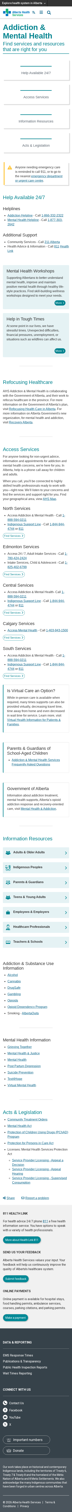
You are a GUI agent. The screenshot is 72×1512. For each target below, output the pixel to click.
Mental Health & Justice (23, 1053)
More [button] (58, 302)
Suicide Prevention (20, 1072)
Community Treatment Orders (27, 1119)
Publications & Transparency (22, 1361)
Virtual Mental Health (21, 1085)
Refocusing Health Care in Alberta (32, 409)
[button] (41, 12)
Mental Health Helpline (23, 220)
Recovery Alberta (20, 422)
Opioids (12, 1000)
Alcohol (12, 975)
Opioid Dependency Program (27, 1007)
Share (11, 1198)
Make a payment (15, 1317)
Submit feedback (15, 1278)
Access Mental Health (22, 630)
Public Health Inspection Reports (25, 1367)
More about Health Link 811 (21, 1239)
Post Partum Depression (24, 1066)
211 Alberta (52, 242)
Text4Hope (14, 1078)
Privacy (24, 1506)
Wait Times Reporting (17, 1373)
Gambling (14, 994)
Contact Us (16, 1403)
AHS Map (49, 499)
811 (56, 246)
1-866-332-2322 (52, 215)
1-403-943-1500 (57, 630)
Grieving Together (19, 1047)
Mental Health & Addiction (38, 808)
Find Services (12, 535)
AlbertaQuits (30, 1013)
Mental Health (16, 1059)
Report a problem (37, 1198)
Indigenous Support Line (24, 524)
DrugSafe (14, 987)
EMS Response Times (18, 1355)
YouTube (14, 1417)
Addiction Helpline (20, 215)
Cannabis (14, 981)
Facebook (15, 1410)
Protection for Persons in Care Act (30, 1143)
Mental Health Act (19, 1126)
